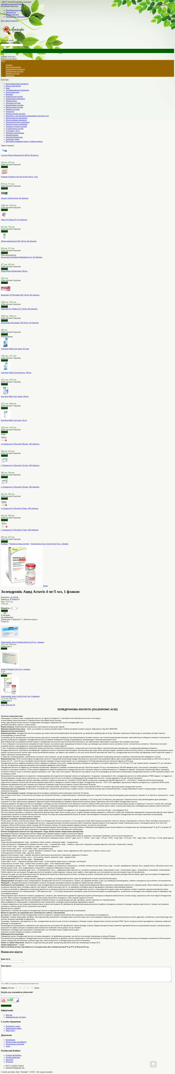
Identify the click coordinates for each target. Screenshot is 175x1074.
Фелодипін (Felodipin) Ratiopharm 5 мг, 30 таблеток (21, 257)
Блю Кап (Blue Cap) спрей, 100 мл (15, 396)
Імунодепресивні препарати (17, 84)
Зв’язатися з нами (13, 1026)
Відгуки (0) (10, 705)
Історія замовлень (13, 1057)
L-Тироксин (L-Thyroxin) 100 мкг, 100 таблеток (20, 444)
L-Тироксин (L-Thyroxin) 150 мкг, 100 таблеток (20, 487)
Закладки (9, 1060)
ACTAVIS (14, 597)
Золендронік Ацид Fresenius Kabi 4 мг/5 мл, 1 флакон (22, 642)
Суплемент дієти (12, 131)
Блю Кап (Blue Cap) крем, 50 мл (14, 420)
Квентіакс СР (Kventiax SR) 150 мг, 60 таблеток (20, 295)
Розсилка (9, 1062)
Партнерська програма (15, 1044)
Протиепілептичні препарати (18, 122)
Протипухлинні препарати (17, 124)
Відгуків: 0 (17, 619)
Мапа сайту (10, 1030)
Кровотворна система (14, 71)
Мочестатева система (14, 107)
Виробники (10, 1040)
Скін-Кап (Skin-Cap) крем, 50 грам (15, 349)
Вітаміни (9, 94)
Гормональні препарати (15, 69)
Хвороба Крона (12, 135)
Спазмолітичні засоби (14, 129)
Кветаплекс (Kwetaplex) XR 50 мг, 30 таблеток (20, 323)
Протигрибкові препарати (16, 120)
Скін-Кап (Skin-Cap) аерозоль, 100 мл (16, 373)
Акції (8, 1046)
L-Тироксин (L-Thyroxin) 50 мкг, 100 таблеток (19, 508)
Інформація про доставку (16, 1017)
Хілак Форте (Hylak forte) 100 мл (14, 271)
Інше (8, 88)
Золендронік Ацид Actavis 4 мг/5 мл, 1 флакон (49, 544)
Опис (3, 705)
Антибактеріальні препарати (17, 90)
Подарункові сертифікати (16, 1042)
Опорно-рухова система (15, 114)
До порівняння (7, 617)
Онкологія (10, 76)
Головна (4, 544)
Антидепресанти (12, 92)
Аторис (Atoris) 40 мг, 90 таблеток (14, 198)
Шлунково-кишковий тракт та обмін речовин (24, 141)
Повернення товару (14, 1028)
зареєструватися (11, 21)
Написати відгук (30, 619)
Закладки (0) (11, 12)
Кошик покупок (12, 15)
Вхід (3, 21)
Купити (4, 649)
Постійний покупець (14, 10)
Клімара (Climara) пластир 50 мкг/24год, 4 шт (19, 177)
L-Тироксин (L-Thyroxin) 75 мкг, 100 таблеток (19, 530)
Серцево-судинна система (16, 126)
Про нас (9, 1015)
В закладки (5, 615)
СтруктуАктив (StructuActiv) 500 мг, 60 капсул (20, 155)
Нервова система (13, 74)
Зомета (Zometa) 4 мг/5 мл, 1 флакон (15, 669)
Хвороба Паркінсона (14, 137)
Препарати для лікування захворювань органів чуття (27, 116)
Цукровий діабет (12, 139)
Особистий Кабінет (14, 1055)
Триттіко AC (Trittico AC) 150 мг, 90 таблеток (19, 309)
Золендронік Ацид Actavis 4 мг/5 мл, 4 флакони (20, 696)
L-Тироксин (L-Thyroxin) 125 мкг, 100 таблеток (20, 465)
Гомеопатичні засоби (14, 97)
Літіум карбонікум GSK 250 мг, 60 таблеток (18, 241)
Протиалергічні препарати (16, 118)
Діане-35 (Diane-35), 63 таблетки (14, 220)
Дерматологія (11, 101)
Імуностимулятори (13, 67)
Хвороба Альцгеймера (15, 133)
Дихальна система (13, 103)
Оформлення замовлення (16, 17)
